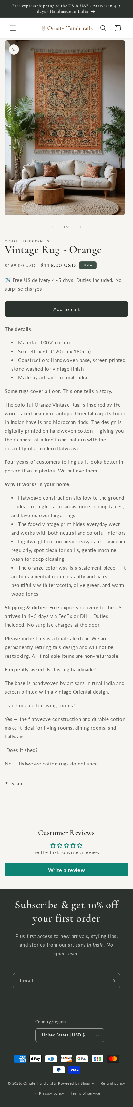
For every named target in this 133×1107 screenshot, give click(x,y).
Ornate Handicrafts (40, 1083)
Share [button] (17, 783)
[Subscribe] (113, 980)
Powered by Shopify (76, 1083)
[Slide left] (52, 227)
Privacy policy (51, 1093)
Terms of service (85, 1093)
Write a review (66, 870)
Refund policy (113, 1083)
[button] (13, 28)
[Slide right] (81, 227)
